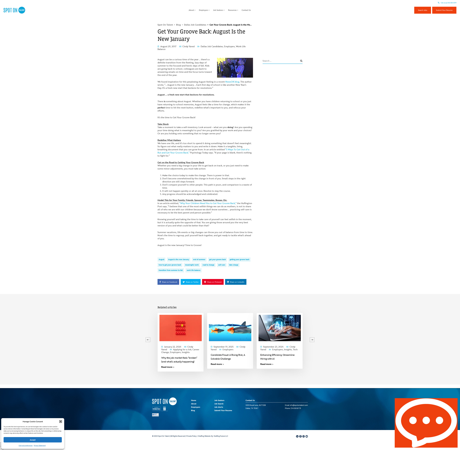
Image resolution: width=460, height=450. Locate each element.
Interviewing (331, 349)
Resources (232, 10)
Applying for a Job (182, 349)
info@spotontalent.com (299, 405)
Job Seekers (218, 10)
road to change (208, 265)
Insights (28, 352)
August (161, 259)
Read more (18, 367)
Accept (33, 440)
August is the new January (178, 259)
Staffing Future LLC (221, 436)
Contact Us (246, 10)
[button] (60, 421)
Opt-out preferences (26, 445)
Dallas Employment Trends (29, 349)
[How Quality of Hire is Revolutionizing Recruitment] (32, 327)
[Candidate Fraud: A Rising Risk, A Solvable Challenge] (230, 327)
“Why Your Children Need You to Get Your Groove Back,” (207, 203)
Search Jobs (422, 10)
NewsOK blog (232, 81)
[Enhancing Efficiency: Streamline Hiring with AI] (280, 327)
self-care (221, 265)
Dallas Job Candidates (212, 46)
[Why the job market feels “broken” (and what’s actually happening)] (180, 327)
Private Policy (191, 436)
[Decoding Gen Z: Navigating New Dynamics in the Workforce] (131, 327)
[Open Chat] (426, 423)
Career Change (72, 349)
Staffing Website (204, 436)
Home (193, 400)
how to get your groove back (170, 265)
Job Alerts (218, 407)
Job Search (218, 403)
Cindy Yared (188, 46)
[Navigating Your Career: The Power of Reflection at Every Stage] (81, 327)
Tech (295, 349)
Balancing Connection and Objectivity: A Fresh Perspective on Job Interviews (328, 358)
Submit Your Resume (444, 10)
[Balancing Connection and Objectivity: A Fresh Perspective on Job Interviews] (329, 327)
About (191, 10)
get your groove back (217, 259)
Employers (203, 10)
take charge (233, 265)
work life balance (193, 270)
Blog (193, 410)
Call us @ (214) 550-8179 (448, 3)
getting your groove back (239, 259)
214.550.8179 (296, 408)
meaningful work (192, 265)
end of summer (199, 259)
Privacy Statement (40, 445)
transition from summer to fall (171, 270)
